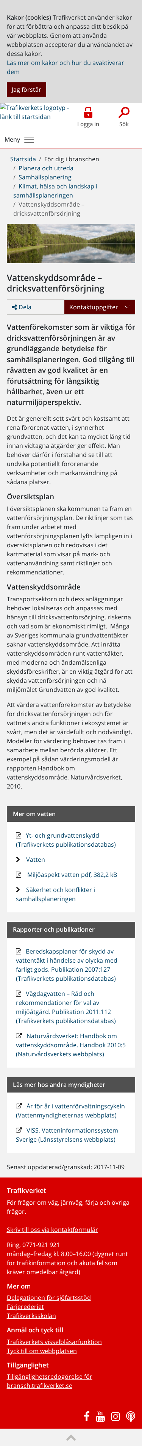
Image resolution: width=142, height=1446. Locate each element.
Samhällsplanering (45, 177)
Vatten (35, 859)
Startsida (23, 159)
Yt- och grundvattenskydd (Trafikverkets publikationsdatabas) (66, 840)
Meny (12, 139)
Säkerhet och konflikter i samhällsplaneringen (55, 894)
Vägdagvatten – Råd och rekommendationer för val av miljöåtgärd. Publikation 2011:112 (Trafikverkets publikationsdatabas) (66, 1007)
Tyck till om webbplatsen (42, 1351)
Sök (124, 124)
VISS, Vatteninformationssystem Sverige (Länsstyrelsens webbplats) (67, 1135)
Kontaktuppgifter (93, 307)
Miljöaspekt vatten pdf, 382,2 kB (71, 874)
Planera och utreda (46, 168)
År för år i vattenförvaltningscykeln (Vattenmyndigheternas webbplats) (70, 1110)
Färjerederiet (25, 1306)
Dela (24, 307)
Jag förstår (26, 89)
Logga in (88, 124)
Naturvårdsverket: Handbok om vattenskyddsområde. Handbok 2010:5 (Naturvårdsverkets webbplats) (71, 1045)
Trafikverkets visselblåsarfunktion (54, 1342)
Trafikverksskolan (31, 1316)
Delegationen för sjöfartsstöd (49, 1297)
